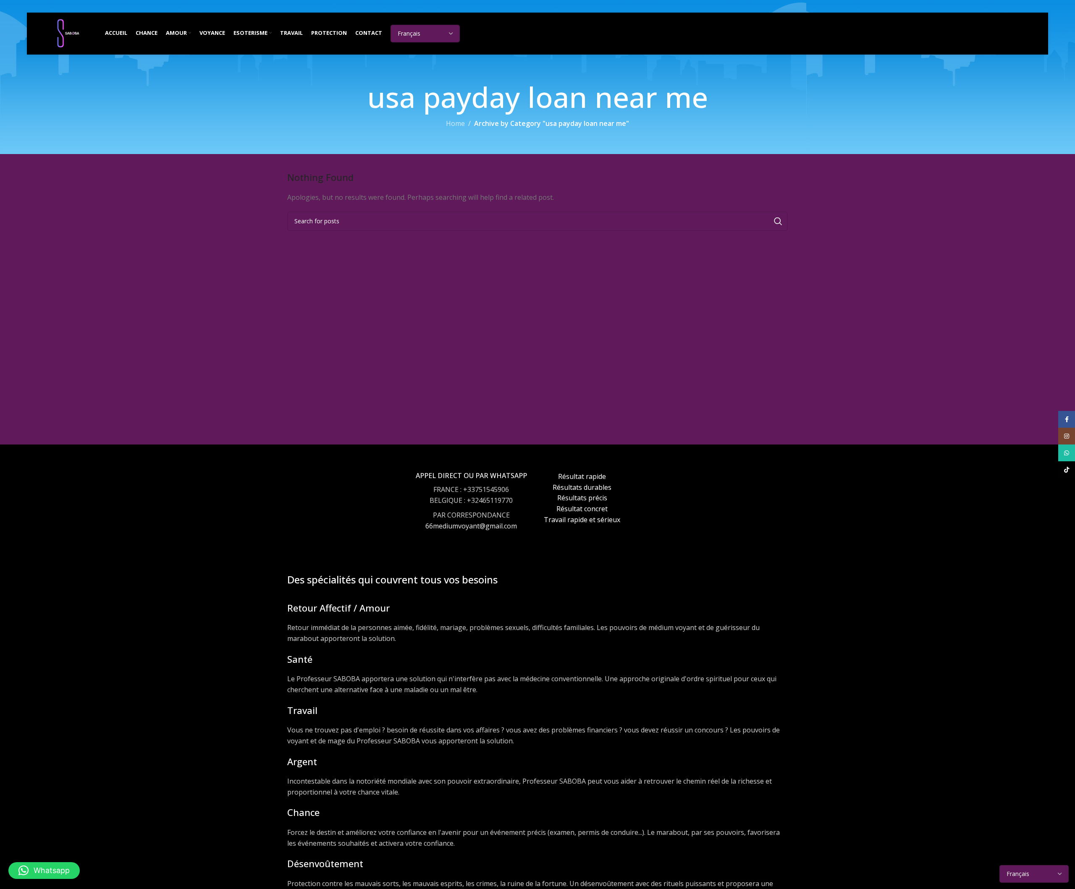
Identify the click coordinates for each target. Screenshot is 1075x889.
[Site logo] (68, 32)
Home (455, 123)
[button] (44, 870)
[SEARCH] (778, 221)
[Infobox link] (471, 508)
